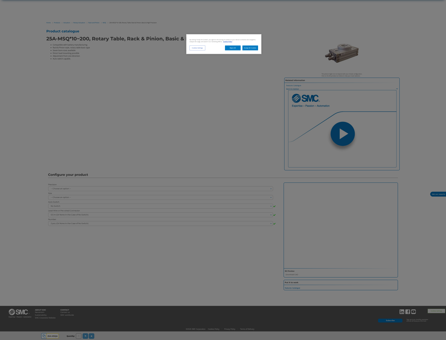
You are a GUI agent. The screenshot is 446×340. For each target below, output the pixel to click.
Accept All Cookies (250, 48)
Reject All (233, 48)
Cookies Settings (197, 48)
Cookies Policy (227, 41)
